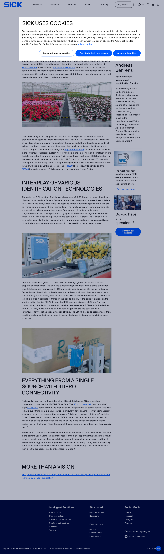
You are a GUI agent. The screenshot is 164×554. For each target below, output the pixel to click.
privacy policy (85, 44)
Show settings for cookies (56, 53)
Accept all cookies (126, 53)
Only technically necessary (94, 53)
